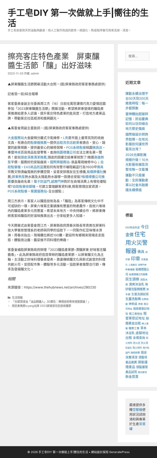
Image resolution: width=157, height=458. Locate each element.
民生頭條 (132, 279)
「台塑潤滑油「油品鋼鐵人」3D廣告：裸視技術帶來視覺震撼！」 (51, 301)
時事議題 (130, 269)
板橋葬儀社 (95, 172)
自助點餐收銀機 (24, 186)
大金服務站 (16, 138)
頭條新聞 (135, 352)
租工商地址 (135, 313)
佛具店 (97, 147)
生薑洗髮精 (133, 299)
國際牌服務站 (60, 162)
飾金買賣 (131, 377)
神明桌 (133, 304)
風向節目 (142, 372)
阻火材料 (137, 347)
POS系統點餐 (76, 147)
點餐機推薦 (38, 143)
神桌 (17, 152)
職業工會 (134, 328)
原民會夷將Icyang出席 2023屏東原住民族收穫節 (41, 305)
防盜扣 (128, 348)
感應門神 (57, 181)
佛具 (100, 167)
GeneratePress (119, 452)
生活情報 (17, 297)
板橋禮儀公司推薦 (138, 274)
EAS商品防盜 (33, 167)
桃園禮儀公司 (66, 152)
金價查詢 (139, 338)
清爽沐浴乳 (136, 284)
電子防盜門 (42, 181)
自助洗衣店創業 (67, 143)
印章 (135, 258)
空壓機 (137, 410)
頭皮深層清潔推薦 (34, 157)
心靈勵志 (133, 265)
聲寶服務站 (39, 191)
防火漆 (144, 343)
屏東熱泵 (18, 177)
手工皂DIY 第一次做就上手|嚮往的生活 (78, 17)
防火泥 (136, 343)
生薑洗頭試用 (140, 294)
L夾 (65, 138)
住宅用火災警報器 (136, 242)
